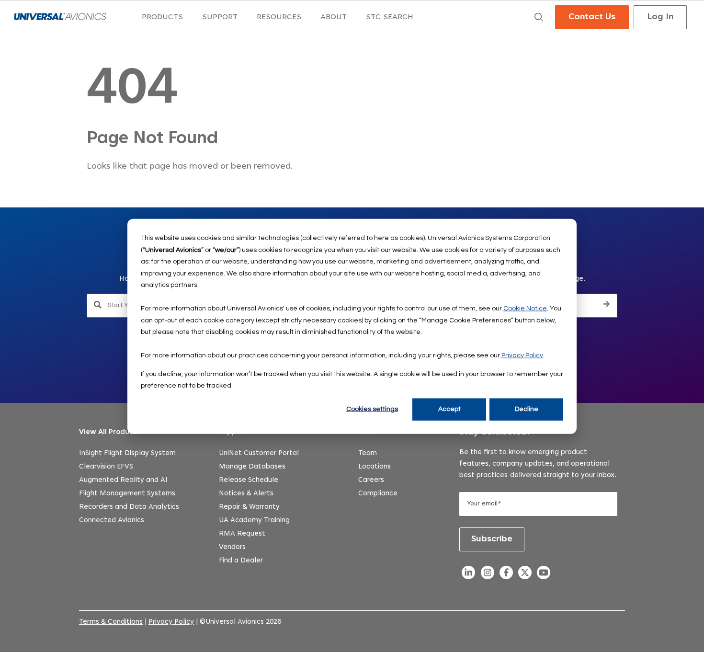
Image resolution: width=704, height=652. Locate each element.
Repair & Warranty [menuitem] (249, 507)
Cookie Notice (525, 308)
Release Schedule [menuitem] (248, 480)
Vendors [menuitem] (232, 547)
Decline (526, 409)
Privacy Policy (522, 355)
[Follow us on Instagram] (487, 575)
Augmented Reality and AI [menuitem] (123, 480)
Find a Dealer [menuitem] (241, 560)
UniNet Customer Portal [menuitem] (259, 453)
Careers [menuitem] (371, 480)
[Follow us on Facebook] (506, 575)
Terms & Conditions (111, 622)
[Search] (606, 306)
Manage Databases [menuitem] (252, 466)
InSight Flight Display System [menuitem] (127, 453)
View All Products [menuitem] (109, 432)
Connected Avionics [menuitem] (111, 520)
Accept (449, 409)
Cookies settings (372, 409)
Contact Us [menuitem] (591, 17)
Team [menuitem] (367, 453)
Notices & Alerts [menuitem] (246, 493)
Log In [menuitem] (660, 17)
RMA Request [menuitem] (242, 534)
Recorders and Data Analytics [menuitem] (129, 507)
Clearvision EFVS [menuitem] (106, 466)
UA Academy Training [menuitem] (254, 520)
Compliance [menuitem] (377, 493)
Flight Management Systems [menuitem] (127, 493)
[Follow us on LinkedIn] (468, 575)
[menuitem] (162, 17)
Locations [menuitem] (374, 466)
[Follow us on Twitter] (524, 575)
